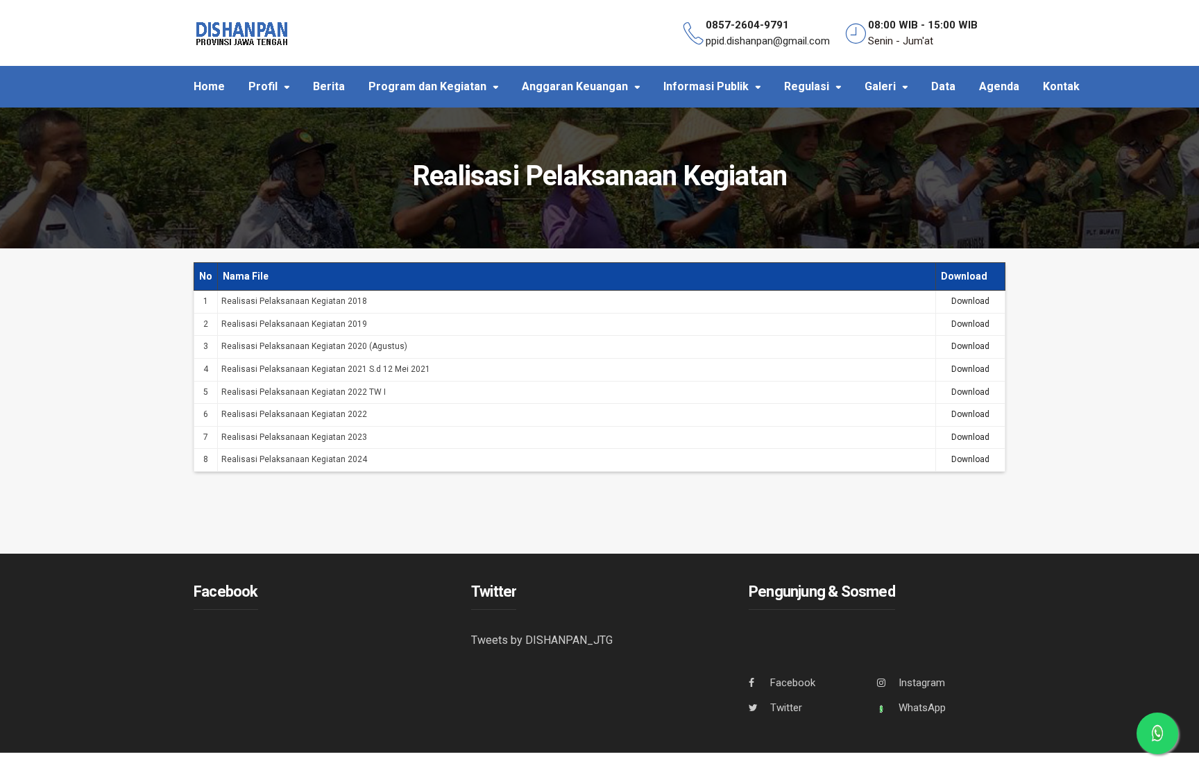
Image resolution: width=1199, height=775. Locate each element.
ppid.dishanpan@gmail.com (768, 41)
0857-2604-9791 (747, 25)
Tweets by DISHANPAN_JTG (542, 640)
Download (970, 301)
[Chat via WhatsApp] (1157, 733)
